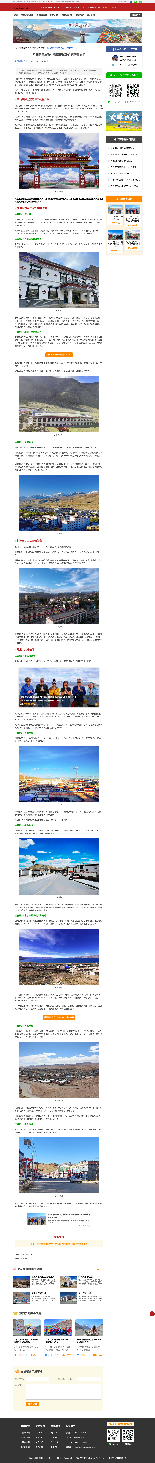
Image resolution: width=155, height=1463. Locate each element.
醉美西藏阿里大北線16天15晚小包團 (59, 1017)
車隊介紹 (39, 1442)
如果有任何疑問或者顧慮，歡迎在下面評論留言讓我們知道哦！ (59, 1244)
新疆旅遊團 (25, 1442)
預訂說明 (54, 1433)
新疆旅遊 (80, 15)
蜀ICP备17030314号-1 (117, 1458)
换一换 (99, 1269)
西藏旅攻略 (67, 15)
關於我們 (91, 15)
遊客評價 (39, 1447)
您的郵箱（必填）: (67, 1379)
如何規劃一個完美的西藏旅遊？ (123, 148)
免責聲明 (54, 1437)
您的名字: (19, 1379)
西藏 (48, 1)
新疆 (56, 1)
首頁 (16, 15)
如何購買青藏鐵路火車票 (121, 174)
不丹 (52, 1)
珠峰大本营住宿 (26, 1254)
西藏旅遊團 (25, 1433)
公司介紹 (39, 1433)
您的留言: (19, 1385)
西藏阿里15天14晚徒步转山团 (59, 355)
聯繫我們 (136, 15)
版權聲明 (54, 1447)
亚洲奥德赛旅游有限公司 (83, 1458)
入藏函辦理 (25, 1437)
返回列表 (24, 1258)
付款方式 (54, 1442)
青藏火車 (54, 15)
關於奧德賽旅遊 (122, 1)
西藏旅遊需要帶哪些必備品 (122, 161)
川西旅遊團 (25, 1447)
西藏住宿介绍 (38, 48)
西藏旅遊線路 (27, 15)
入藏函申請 (42, 15)
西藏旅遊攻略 (25, 48)
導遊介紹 (39, 1437)
